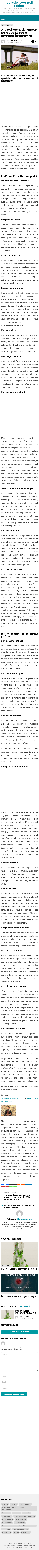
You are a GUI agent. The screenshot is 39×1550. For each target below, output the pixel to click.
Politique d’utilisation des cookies (19, 1543)
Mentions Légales (9, 1545)
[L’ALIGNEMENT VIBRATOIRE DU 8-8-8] (19, 1254)
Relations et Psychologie (24, 1293)
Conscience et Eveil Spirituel (19, 4)
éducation (26, 1532)
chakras (18, 1513)
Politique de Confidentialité (26, 1545)
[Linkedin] (28, 1184)
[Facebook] (5, 1184)
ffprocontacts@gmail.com (13, 1098)
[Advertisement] (19, 103)
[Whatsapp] (13, 1186)
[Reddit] (21, 1184)
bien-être (7, 1513)
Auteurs (19, 1547)
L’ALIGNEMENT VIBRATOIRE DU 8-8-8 (19, 1269)
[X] (13, 1184)
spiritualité (7, 1532)
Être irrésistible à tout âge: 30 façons (19, 1296)
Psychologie (20, 1523)
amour (14, 1504)
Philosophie (7, 1293)
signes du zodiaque (21, 1529)
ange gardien (26, 1504)
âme (17, 1532)
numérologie (8, 1519)
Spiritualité (7, 1266)
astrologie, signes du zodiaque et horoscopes (14, 1508)
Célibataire (8, 1516)
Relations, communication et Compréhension (20, 1526)
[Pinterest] (5, 1186)
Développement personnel (25, 1516)
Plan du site (28, 1547)
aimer (6, 1504)
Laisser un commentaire (19, 1332)
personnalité (21, 1519)
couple (27, 1513)
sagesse (7, 1529)
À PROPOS (10, 1547)
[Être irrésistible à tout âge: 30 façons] (19, 1284)
